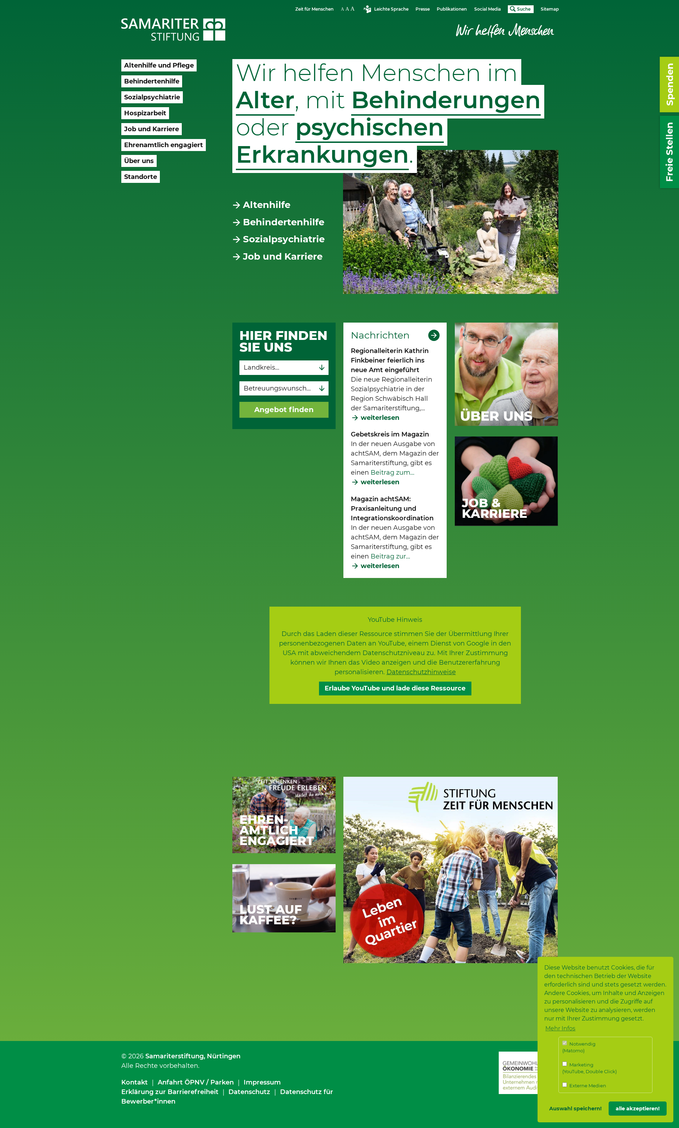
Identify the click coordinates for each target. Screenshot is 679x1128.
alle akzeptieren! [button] (638, 1108)
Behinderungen (446, 100)
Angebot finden (284, 409)
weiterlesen (380, 418)
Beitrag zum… (391, 472)
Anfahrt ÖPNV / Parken (196, 1082)
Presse (423, 9)
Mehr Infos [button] (560, 1028)
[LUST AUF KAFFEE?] (284, 898)
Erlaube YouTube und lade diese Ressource (395, 688)
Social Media (487, 9)
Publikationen (452, 9)
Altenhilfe (266, 204)
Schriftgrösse (348, 9)
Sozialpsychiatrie (284, 239)
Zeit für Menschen (314, 9)
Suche (523, 9)
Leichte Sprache (391, 9)
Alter (265, 100)
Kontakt (134, 1082)
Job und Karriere (283, 256)
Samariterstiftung (174, 1056)
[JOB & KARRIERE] (506, 481)
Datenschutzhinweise (421, 672)
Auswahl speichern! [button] (575, 1108)
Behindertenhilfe (283, 222)
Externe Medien (587, 1085)
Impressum (262, 1082)
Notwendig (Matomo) (579, 1047)
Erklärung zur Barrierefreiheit (170, 1092)
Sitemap (550, 9)
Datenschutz (249, 1092)
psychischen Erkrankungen (340, 141)
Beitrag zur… (390, 556)
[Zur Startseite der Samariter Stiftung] (173, 29)
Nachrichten (380, 335)
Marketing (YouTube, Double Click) (589, 1068)
